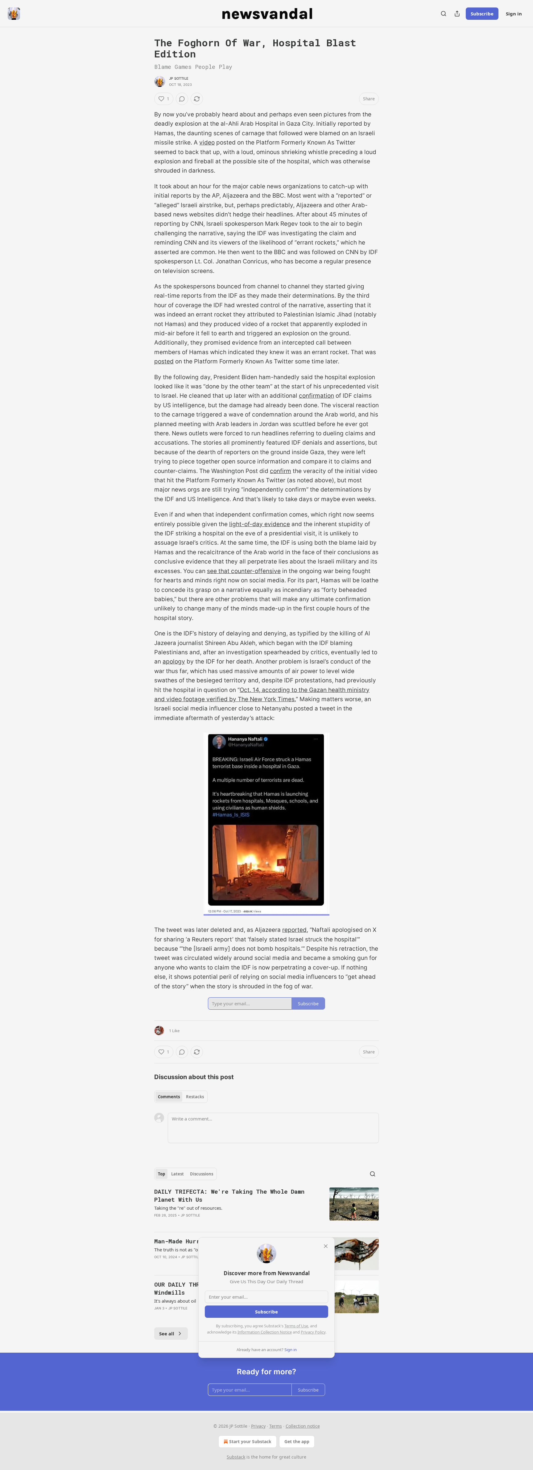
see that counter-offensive (244, 571)
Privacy (258, 1426)
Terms (275, 1426)
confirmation (316, 395)
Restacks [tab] (195, 1096)
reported (294, 929)
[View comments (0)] (182, 99)
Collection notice (303, 1426)
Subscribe (482, 13)
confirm (280, 471)
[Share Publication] (457, 13)
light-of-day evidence (259, 524)
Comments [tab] (169, 1096)
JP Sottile (178, 78)
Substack (236, 1457)
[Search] (443, 13)
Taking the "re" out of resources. (188, 1208)
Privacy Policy (313, 1332)
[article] (266, 1207)
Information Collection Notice (265, 1332)
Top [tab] (161, 1174)
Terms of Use (296, 1326)
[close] (326, 1246)
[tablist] (181, 1097)
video (207, 142)
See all (166, 1333)
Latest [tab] (177, 1174)
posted (164, 361)
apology (174, 661)
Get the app (296, 1441)
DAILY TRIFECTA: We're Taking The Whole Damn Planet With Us (229, 1195)
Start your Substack (250, 1441)
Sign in (514, 13)
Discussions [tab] (201, 1174)
